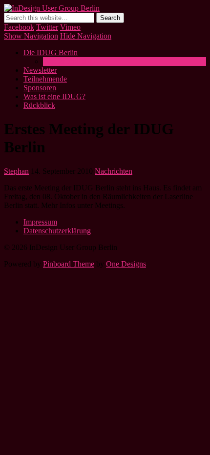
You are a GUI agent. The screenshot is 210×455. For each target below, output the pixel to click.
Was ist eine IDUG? (74, 61)
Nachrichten (113, 171)
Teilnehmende (45, 79)
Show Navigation (31, 36)
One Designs (126, 264)
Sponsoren (39, 87)
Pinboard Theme (68, 264)
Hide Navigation (85, 36)
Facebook (19, 27)
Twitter (47, 27)
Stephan (16, 171)
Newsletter (40, 70)
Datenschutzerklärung (57, 231)
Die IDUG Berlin (50, 52)
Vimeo (70, 27)
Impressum (40, 222)
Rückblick (39, 105)
